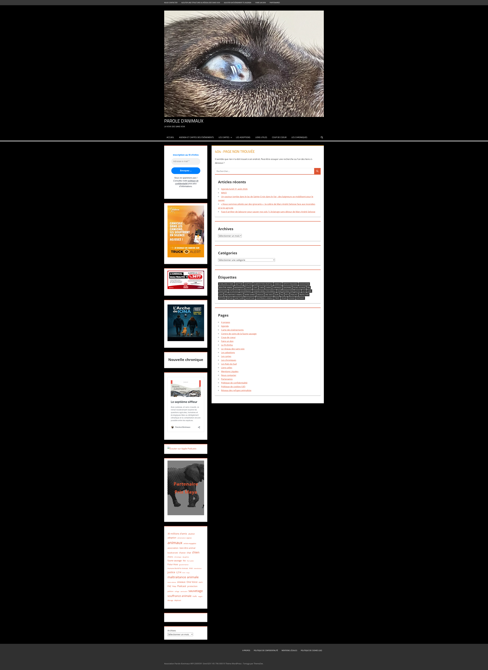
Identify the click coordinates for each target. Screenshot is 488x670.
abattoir (238, 284)
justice (298, 291)
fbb (308, 287)
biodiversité (239, 287)
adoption (248, 284)
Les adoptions (243, 137)
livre (309, 291)
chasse (249, 287)
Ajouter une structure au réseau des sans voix (200, 2)
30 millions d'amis (226, 284)
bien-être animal (225, 287)
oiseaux (260, 295)
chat (255, 287)
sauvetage (250, 298)
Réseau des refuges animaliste (236, 390)
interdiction (288, 291)
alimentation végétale (263, 284)
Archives (171, 630)
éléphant (300, 298)
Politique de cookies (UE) (233, 386)
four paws (223, 291)
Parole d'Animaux (183, 120)
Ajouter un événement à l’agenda (237, 2)
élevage (291, 298)
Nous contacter (170, 2)
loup (221, 295)
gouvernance (245, 291)
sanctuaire (239, 298)
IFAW (279, 291)
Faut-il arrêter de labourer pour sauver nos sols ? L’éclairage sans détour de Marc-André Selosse (268, 211)
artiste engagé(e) (290, 284)
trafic (277, 298)
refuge (230, 298)
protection (304, 295)
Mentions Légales (229, 371)
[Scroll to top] (483, 665)
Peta (287, 295)
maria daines (250, 295)
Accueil (170, 137)
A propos (225, 322)
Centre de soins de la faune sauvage (239, 333)
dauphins (287, 287)
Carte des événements (232, 329)
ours (277, 295)
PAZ (282, 295)
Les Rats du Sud (229, 363)
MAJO (224, 192)
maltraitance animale (234, 295)
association (304, 284)
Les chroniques (299, 137)
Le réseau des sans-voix (233, 348)
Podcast (294, 295)
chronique (277, 287)
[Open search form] (322, 137)
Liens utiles (261, 137)
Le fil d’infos (227, 345)
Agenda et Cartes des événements (196, 137)
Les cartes (224, 137)
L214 (304, 291)
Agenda (225, 326)
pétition (222, 298)
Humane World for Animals (264, 291)
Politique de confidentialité (234, 382)
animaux (277, 284)
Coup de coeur (279, 137)
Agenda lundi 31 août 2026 (234, 188)
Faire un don (260, 2)
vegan (284, 298)
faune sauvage (299, 287)
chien (261, 287)
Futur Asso (233, 291)
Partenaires (275, 2)
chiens (268, 287)
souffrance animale (264, 298)
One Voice (269, 295)
